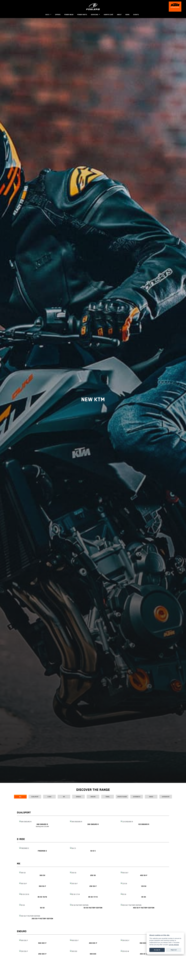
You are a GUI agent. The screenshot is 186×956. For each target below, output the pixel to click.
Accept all (157, 950)
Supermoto (136, 796)
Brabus (78, 796)
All (20, 796)
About (119, 14)
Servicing (95, 14)
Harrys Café (108, 14)
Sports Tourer (122, 796)
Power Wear (68, 14)
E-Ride (49, 796)
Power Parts (82, 14)
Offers (57, 14)
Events (136, 14)
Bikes (47, 14)
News (127, 14)
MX (64, 796)
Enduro (93, 796)
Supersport (165, 796)
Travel (107, 796)
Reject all (173, 950)
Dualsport (34, 796)
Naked (151, 796)
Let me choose (174, 944)
